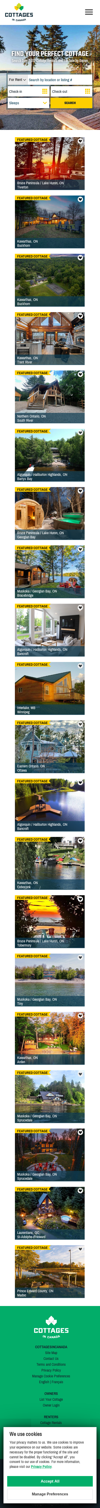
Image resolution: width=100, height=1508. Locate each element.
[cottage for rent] (19, 20)
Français (57, 1382)
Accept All (50, 1481)
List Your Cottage (51, 1399)
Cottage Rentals (51, 1423)
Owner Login (51, 1405)
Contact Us (51, 1358)
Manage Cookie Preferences (51, 1376)
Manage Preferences (50, 1494)
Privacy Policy (51, 1370)
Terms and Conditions (51, 1364)
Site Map (51, 1353)
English (44, 1382)
